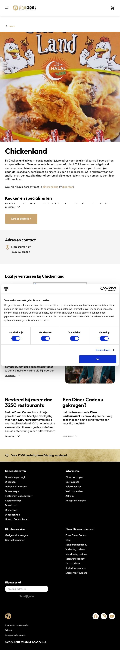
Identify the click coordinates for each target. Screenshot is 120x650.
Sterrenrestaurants (76, 572)
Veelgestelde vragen (16, 535)
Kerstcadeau (72, 563)
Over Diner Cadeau (76, 535)
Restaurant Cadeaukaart (18, 495)
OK (98, 359)
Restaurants (72, 481)
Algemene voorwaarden (17, 625)
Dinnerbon (11, 509)
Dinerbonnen (12, 514)
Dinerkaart (11, 505)
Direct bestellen (21, 218)
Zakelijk (69, 495)
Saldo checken (73, 486)
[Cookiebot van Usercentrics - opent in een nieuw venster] (102, 288)
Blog (67, 539)
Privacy (8, 630)
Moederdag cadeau (76, 553)
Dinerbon (10, 481)
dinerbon (67, 187)
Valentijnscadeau (75, 558)
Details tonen (103, 350)
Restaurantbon (13, 500)
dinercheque (50, 187)
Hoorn (12, 26)
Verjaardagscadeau (76, 544)
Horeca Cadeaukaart (16, 519)
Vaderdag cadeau (75, 549)
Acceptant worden (75, 500)
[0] (112, 7)
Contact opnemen (15, 539)
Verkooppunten (74, 491)
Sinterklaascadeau (75, 568)
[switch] (45, 338)
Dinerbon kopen (74, 477)
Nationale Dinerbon (16, 486)
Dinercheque (12, 491)
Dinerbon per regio (15, 477)
